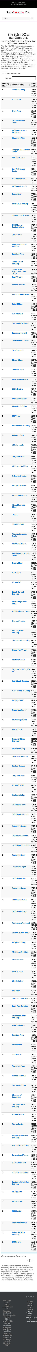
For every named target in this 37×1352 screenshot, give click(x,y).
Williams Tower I (19, 179)
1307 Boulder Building (21, 425)
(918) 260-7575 (30, 1312)
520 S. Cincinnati (19, 1162)
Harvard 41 (16, 582)
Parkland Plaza (18, 1025)
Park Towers (17, 277)
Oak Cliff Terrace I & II (21, 998)
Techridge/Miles (18, 878)
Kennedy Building (19, 406)
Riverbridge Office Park (19, 602)
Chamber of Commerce (17, 1096)
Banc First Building (20, 1006)
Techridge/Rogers (19, 911)
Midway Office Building (18, 631)
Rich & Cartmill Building (18, 593)
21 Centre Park (18, 435)
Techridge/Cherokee (20, 835)
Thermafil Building (20, 756)
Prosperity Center (19, 485)
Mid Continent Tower (20, 294)
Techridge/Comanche (21, 845)
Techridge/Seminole (20, 814)
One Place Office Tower (18, 121)
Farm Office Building (20, 1145)
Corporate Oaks (18, 456)
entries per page (13, 73)
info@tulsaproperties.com (18, 4)
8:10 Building (17, 313)
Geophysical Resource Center (21, 151)
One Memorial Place (20, 323)
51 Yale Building (18, 748)
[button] (10, 85)
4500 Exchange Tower (21, 611)
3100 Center (16, 1211)
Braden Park (17, 729)
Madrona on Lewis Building (19, 245)
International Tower (20, 1155)
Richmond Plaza (18, 138)
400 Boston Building (20, 1172)
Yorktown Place (18, 1066)
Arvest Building (18, 89)
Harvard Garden (18, 621)
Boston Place (17, 563)
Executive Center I (19, 398)
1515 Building (17, 981)
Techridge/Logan (19, 866)
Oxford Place (17, 304)
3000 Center (17, 1054)
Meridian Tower (18, 157)
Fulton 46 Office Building (18, 1233)
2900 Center (17, 1242)
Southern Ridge (18, 795)
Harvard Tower (18, 785)
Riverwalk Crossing (20, 203)
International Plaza (20, 379)
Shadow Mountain (19, 1223)
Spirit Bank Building (20, 681)
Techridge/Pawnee (19, 900)
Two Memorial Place (20, 340)
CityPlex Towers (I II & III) (21, 670)
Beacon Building (18, 1076)
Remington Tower (19, 650)
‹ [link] (27, 1260)
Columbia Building (19, 476)
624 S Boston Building (21, 690)
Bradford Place (18, 254)
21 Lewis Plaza (18, 369)
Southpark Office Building (19, 1016)
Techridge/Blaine (19, 826)
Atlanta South (17, 959)
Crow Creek (17, 234)
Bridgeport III (17, 700)
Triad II (15, 514)
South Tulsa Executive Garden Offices (19, 271)
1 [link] (30, 1260)
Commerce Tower (19, 710)
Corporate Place (18, 775)
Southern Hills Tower (20, 215)
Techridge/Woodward (21, 923)
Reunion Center (18, 659)
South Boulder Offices (20, 933)
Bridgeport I (17, 1192)
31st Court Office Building (18, 1106)
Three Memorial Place (18, 506)
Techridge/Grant (18, 804)
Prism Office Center (20, 495)
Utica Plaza (16, 111)
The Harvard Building (21, 640)
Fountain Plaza (18, 1035)
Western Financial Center (19, 535)
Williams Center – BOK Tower (19, 131)
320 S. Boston (17, 389)
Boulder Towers (18, 284)
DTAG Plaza (16, 572)
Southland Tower (19, 543)
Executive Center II (19, 333)
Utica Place (16, 99)
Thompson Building (20, 952)
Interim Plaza (17, 971)
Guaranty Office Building (18, 740)
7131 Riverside (18, 445)
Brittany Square (18, 766)
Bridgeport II (17, 1201)
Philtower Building (20, 466)
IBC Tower (16, 416)
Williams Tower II (19, 186)
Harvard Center (18, 1114)
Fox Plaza (16, 991)
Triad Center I (17, 350)
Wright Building (18, 942)
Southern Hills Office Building (20, 1183)
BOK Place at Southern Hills (18, 226)
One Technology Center (18, 170)
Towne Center (17, 1124)
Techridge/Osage (19, 888)
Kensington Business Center (20, 554)
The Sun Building (19, 1085)
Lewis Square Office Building (20, 1137)
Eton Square (17, 1045)
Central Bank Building (17, 262)
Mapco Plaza (17, 360)
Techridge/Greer (18, 855)
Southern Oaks (18, 524)
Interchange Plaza (19, 719)
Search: (9, 78)
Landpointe (16, 194)
